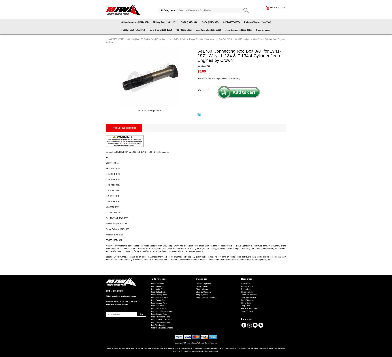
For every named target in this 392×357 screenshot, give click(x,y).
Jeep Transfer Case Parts (161, 320)
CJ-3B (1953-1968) (231, 22)
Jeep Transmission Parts (161, 322)
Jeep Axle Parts (157, 284)
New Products (202, 286)
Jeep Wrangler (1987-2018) (208, 30)
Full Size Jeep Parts (249, 308)
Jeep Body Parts (157, 286)
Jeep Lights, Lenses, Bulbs (162, 311)
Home (108, 39)
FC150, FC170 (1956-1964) (133, 30)
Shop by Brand (202, 289)
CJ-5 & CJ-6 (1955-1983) (161, 30)
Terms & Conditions (249, 295)
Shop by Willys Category (206, 297)
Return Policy (246, 289)
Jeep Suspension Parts (160, 317)
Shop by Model (202, 295)
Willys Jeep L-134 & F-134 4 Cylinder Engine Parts (178, 39)
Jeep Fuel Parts (157, 306)
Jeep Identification (248, 297)
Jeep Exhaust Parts (159, 303)
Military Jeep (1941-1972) (164, 22)
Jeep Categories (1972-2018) (238, 30)
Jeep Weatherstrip (158, 325)
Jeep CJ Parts (247, 311)
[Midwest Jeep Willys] (123, 10)
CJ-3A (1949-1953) (210, 22)
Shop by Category (203, 292)
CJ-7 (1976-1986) (184, 30)
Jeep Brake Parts (158, 289)
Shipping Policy (247, 292)
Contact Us (245, 284)
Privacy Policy (247, 286)
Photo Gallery (247, 303)
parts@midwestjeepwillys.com (124, 296)
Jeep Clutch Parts (158, 292)
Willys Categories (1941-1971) (135, 22)
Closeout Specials (203, 284)
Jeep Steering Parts (159, 314)
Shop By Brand (263, 30)
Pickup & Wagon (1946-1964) (257, 22)
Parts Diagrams (247, 300)
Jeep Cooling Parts (159, 295)
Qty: (200, 89)
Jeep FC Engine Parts (145, 39)
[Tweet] (199, 116)
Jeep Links (245, 306)
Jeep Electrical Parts (159, 297)
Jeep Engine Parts (158, 300)
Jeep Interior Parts (158, 308)
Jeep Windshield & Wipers (162, 328)
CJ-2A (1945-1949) (189, 22)
